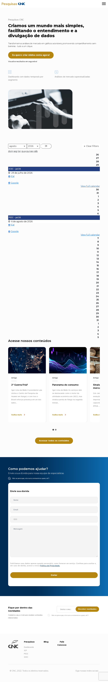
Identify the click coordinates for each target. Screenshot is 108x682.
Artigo (14, 378)
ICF (25, 650)
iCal (12, 176)
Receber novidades (87, 609)
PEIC (26, 654)
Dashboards (29, 647)
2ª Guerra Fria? (19, 385)
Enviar (54, 575)
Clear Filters (92, 146)
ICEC (26, 657)
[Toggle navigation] (103, 4)
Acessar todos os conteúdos (54, 440)
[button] (53, 430)
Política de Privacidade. (50, 566)
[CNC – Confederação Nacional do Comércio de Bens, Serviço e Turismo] (3, 4)
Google (15, 183)
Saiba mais (16, 415)
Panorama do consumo (65, 385)
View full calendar (90, 186)
